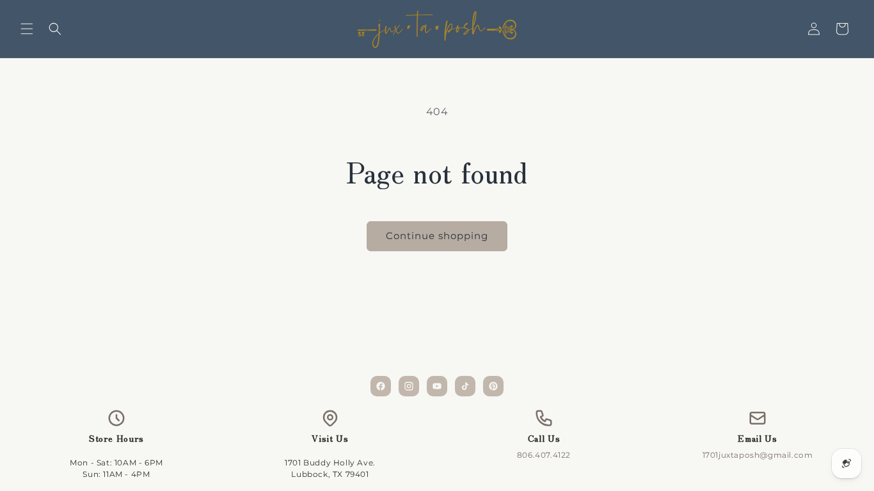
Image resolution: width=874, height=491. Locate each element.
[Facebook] (380, 386)
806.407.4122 (544, 455)
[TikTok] (465, 386)
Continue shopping (437, 236)
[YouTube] (437, 386)
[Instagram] (409, 386)
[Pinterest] (493, 386)
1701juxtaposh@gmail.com (758, 455)
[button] (27, 29)
